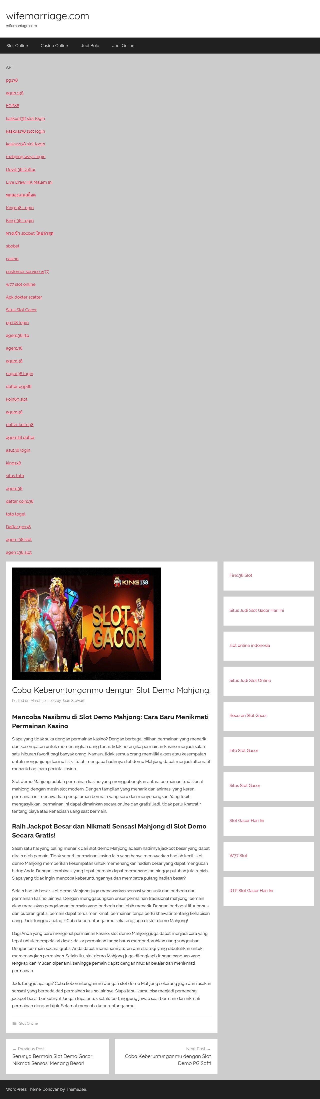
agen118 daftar (20, 437)
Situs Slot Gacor (245, 785)
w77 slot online (21, 284)
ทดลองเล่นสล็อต (21, 194)
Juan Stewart (73, 700)
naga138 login (19, 373)
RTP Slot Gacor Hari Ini (251, 890)
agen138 (14, 348)
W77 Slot (238, 855)
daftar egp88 (19, 386)
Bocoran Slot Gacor (248, 715)
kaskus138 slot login (25, 118)
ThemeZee (76, 1089)
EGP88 (12, 105)
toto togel (16, 513)
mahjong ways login (26, 156)
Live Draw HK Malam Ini (29, 182)
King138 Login (20, 207)
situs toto (15, 475)
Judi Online (123, 45)
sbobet (13, 245)
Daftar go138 (18, 526)
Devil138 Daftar (21, 169)
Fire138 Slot (241, 575)
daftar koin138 (20, 424)
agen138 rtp (17, 335)
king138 (13, 462)
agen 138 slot (19, 539)
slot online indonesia (250, 645)
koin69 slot (17, 399)
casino (12, 258)
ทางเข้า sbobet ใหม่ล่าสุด (30, 233)
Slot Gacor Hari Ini (247, 820)
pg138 (12, 80)
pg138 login (17, 322)
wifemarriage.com (47, 15)
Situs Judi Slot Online (250, 680)
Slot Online (17, 45)
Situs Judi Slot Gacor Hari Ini (257, 610)
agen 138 (15, 92)
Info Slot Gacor (244, 750)
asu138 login (18, 450)
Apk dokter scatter (24, 297)
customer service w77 (27, 271)
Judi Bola (90, 45)
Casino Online (54, 45)
